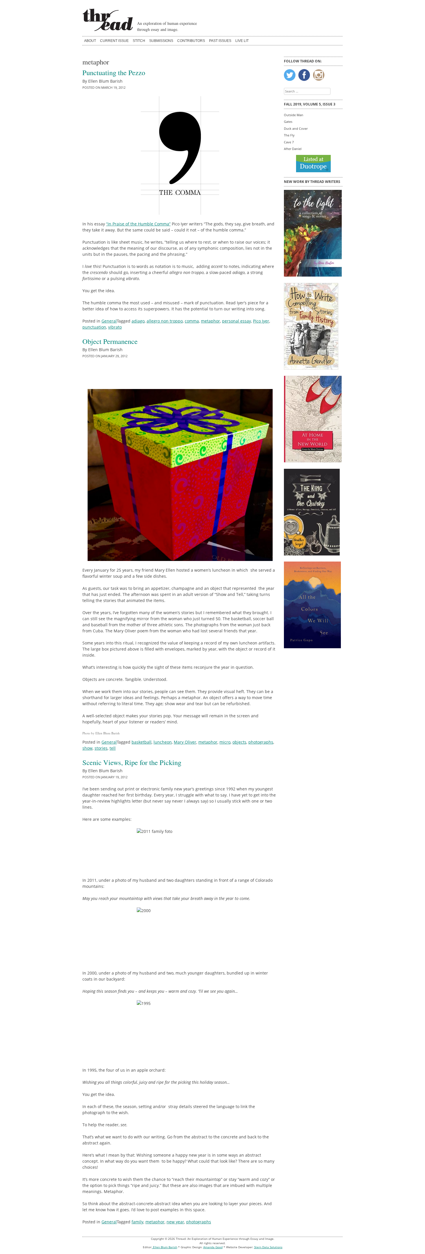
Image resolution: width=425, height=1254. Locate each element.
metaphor (210, 321)
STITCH (139, 41)
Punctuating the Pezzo (113, 72)
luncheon (163, 742)
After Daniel (293, 149)
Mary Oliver (185, 742)
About (90, 41)
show (87, 748)
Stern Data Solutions (268, 1247)
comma (192, 321)
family (137, 1222)
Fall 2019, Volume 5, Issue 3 (309, 104)
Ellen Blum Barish (164, 1247)
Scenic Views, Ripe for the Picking (131, 762)
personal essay (236, 321)
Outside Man (293, 115)
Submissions (161, 41)
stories (101, 748)
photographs (260, 742)
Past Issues (220, 41)
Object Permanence (110, 341)
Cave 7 (289, 142)
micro (224, 742)
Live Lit (242, 41)
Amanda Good (213, 1247)
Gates (288, 121)
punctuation (94, 327)
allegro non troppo (165, 321)
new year (175, 1222)
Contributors (191, 41)
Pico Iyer (261, 321)
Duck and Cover (296, 128)
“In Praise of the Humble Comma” (138, 224)
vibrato (115, 327)
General (109, 321)
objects (239, 742)
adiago (138, 321)
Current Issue (114, 41)
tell (113, 748)
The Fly (289, 135)
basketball (141, 742)
